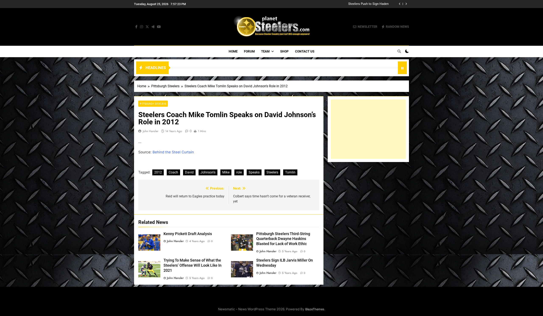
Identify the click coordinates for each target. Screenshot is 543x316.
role (239, 172)
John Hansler (150, 131)
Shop (284, 51)
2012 (158, 172)
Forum (249, 51)
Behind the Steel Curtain (173, 152)
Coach (173, 172)
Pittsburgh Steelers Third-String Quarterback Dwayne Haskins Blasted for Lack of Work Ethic (283, 239)
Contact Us (304, 51)
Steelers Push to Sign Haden (368, 4)
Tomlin (290, 172)
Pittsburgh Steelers (153, 103)
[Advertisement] (368, 129)
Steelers (272, 172)
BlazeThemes (314, 309)
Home (233, 51)
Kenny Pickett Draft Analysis (188, 234)
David (189, 172)
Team (265, 51)
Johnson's (208, 172)
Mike (226, 172)
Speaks (254, 172)
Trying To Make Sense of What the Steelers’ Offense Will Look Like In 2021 (192, 265)
